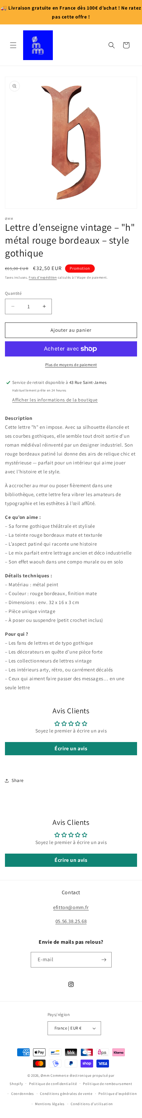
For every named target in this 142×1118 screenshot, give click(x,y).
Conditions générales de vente (66, 1093)
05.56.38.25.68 (71, 921)
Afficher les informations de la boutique (55, 400)
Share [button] (18, 780)
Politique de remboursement (107, 1083)
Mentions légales (49, 1103)
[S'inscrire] (104, 959)
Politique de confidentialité (53, 1083)
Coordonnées (22, 1093)
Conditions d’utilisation (92, 1103)
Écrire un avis (70, 748)
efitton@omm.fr (71, 907)
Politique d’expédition (117, 1093)
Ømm (45, 1075)
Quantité (13, 293)
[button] (13, 45)
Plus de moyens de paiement (71, 364)
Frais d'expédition (43, 277)
